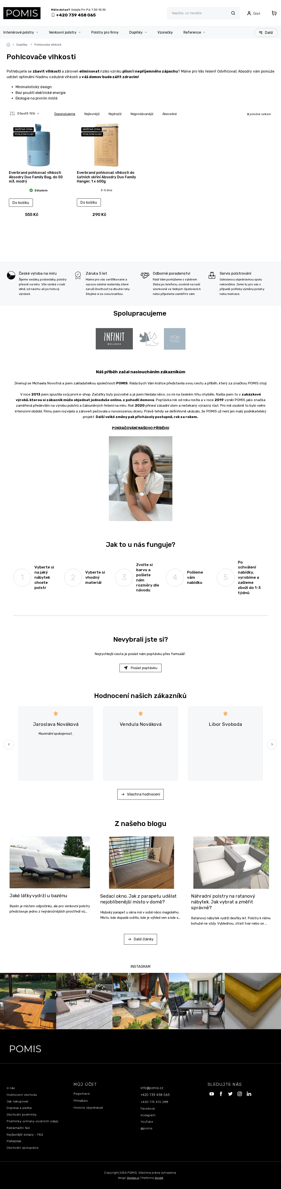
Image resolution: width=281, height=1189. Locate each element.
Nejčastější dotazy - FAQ (25, 1134)
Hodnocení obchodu (22, 1094)
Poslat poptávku (144, 668)
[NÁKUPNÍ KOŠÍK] (273, 13)
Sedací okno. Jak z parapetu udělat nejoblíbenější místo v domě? (138, 899)
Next (273, 744)
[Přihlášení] (253, 13)
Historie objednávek (88, 1107)
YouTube (147, 1121)
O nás (11, 1088)
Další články (143, 939)
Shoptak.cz (133, 1178)
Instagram (148, 1115)
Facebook (148, 1108)
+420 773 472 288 (154, 1102)
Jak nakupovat (17, 1101)
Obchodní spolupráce (23, 1147)
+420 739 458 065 (155, 1095)
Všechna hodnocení (143, 794)
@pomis (147, 1128)
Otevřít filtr (26, 114)
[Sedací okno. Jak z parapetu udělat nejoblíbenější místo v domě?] (140, 862)
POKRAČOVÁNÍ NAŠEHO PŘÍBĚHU (140, 428)
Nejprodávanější (142, 114)
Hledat (233, 13)
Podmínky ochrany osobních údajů (32, 1121)
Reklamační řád (18, 1128)
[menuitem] (23, 32)
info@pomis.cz (152, 1088)
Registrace (82, 1093)
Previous (9, 744)
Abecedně (169, 114)
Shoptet (159, 1178)
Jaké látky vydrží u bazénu (38, 895)
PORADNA (14, 1141)
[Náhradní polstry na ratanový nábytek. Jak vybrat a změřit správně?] (231, 862)
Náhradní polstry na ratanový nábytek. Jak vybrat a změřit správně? (223, 901)
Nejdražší (115, 114)
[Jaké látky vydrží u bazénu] (50, 862)
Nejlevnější (92, 114)
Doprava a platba (19, 1108)
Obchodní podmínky (22, 1114)
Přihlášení (81, 1100)
